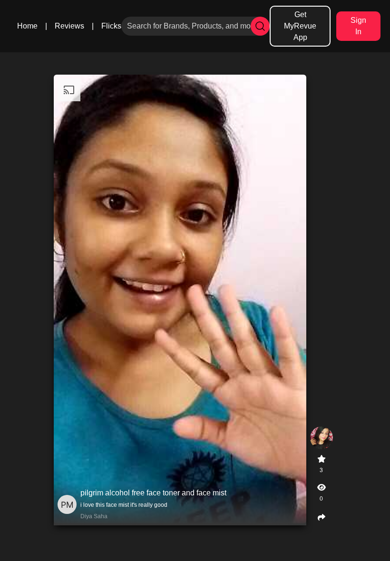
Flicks (111, 26)
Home (27, 26)
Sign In (358, 26)
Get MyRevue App (300, 25)
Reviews (69, 26)
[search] (260, 26)
